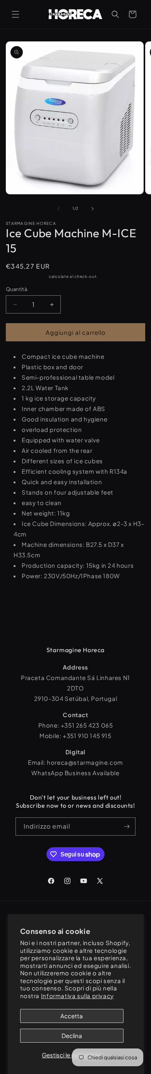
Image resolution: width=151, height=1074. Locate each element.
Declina (72, 1035)
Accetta (71, 1015)
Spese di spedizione (27, 276)
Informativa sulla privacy (77, 995)
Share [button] (22, 599)
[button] (15, 14)
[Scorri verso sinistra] (58, 208)
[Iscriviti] (126, 826)
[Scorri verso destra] (92, 208)
